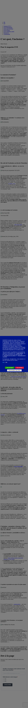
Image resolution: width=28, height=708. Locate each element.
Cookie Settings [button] (19, 353)
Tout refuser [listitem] (19, 367)
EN (6, 362)
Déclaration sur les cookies (10, 355)
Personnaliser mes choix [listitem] (14, 370)
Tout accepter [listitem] (9, 367)
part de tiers (6, 342)
